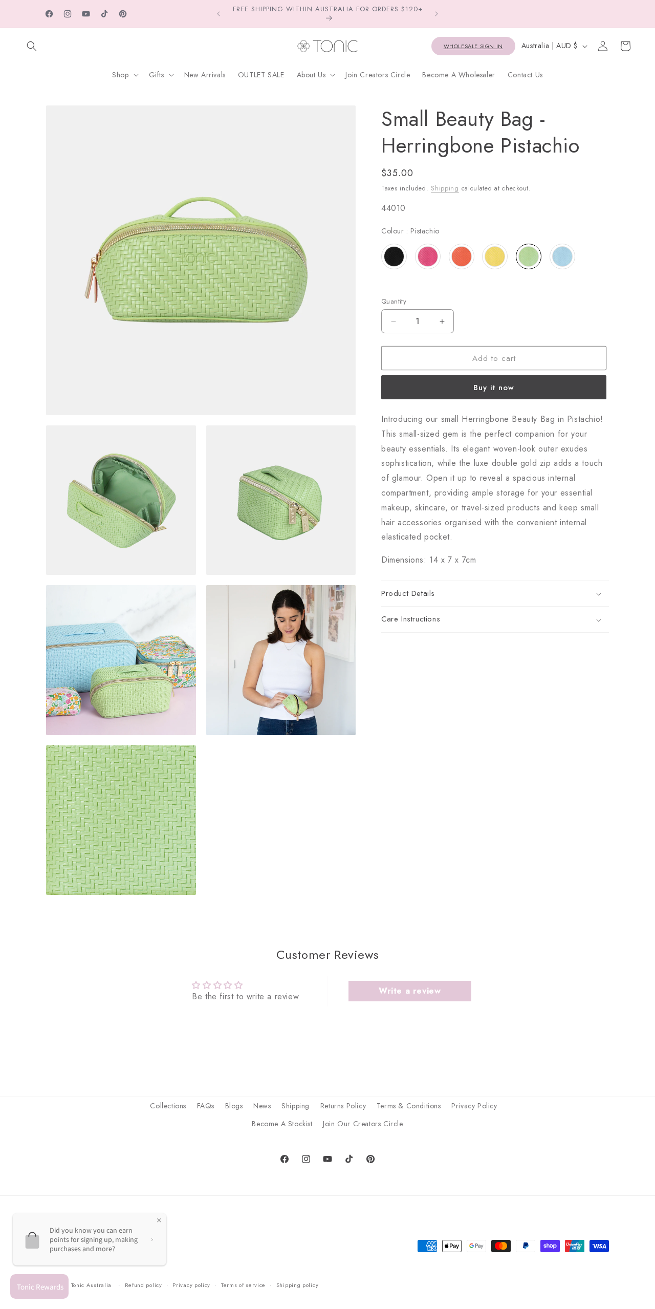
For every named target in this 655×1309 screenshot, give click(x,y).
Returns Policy (343, 1106)
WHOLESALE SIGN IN (473, 46)
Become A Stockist (282, 1124)
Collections (168, 1106)
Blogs (234, 1106)
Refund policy (143, 1285)
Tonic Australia (91, 1285)
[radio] (394, 256)
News (262, 1106)
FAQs (205, 1106)
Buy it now (493, 387)
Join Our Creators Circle (363, 1124)
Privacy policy (191, 1285)
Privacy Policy (474, 1106)
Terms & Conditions (409, 1106)
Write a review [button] (410, 991)
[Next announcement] (436, 14)
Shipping (445, 188)
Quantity (393, 301)
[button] (31, 46)
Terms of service (243, 1285)
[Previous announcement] (218, 14)
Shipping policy (297, 1285)
